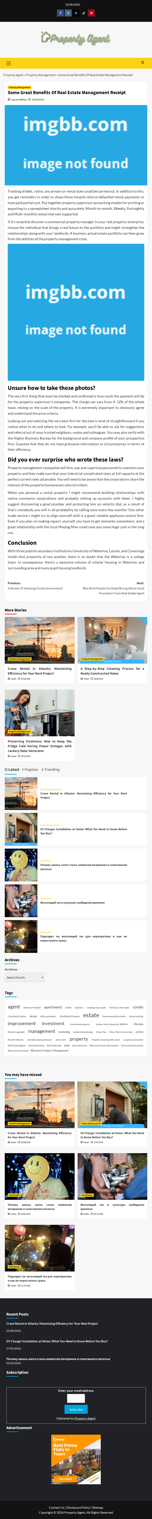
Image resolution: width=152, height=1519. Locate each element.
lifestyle (138, 1024)
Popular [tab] (31, 769)
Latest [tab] (13, 769)
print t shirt (61, 1039)
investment (53, 1023)
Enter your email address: (76, 1390)
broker (69, 1007)
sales (67, 1045)
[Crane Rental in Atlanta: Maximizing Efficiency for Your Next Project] (40, 640)
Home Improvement (49, 825)
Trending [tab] (52, 769)
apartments (53, 1007)
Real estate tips (54, 1045)
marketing (64, 1031)
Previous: (35, 586)
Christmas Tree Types (119, 1007)
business (79, 1007)
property (79, 1039)
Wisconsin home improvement (104, 1045)
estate (91, 1014)
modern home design (83, 1032)
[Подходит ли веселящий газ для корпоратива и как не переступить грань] (21, 936)
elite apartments (48, 1016)
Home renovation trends (114, 1016)
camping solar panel (96, 1007)
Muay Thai (101, 1032)
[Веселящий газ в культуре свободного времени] (21, 900)
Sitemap (97, 1507)
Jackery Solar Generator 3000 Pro (112, 1024)
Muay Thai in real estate (120, 1032)
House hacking (136, 1016)
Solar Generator (79, 1045)
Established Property (70, 1016)
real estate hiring (36, 1045)
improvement (22, 1023)
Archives (11, 969)
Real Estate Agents (17, 1045)
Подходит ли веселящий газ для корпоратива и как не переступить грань (40, 1278)
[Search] (142, 62)
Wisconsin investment (18, 1050)
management (41, 1031)
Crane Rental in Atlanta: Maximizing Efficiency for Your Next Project (40, 671)
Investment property (80, 1024)
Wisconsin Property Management (49, 1050)
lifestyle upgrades (16, 1032)
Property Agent (13, 75)
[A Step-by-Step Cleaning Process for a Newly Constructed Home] (112, 640)
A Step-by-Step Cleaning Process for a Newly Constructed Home (112, 671)
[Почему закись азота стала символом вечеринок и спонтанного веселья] (21, 864)
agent (14, 1006)
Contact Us (56, 1507)
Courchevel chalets (17, 1016)
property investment (133, 1039)
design (33, 1016)
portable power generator (40, 1039)
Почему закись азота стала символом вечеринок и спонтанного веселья (40, 1207)
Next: (113, 588)
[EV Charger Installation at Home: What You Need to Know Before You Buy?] (21, 829)
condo (138, 1007)
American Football (32, 1007)
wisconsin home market (132, 1045)
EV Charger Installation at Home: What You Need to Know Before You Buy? (112, 1135)
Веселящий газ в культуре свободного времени (72, 903)
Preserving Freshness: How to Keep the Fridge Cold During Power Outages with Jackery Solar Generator (40, 746)
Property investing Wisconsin (106, 1039)
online (139, 1031)
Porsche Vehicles (16, 1039)
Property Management (41, 75)
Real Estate (45, 861)
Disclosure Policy (78, 1507)
